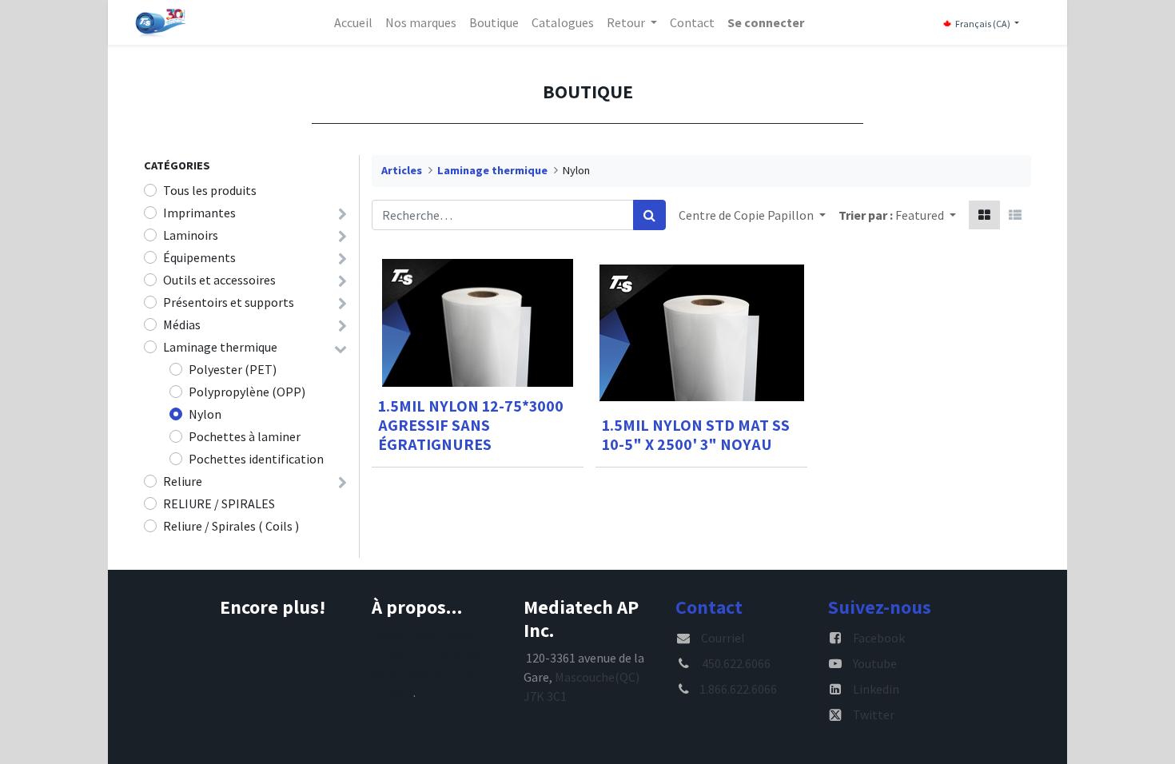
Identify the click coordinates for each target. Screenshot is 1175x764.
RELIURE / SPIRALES (219, 503)
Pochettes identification (256, 459)
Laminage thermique (220, 347)
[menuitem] (353, 22)
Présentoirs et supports (228, 302)
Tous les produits (210, 190)
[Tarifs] (984, 215)
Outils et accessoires (219, 280)
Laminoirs (190, 235)
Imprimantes (199, 213)
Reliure (182, 481)
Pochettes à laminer (245, 436)
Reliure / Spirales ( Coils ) (231, 526)
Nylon (205, 414)
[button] (925, 215)
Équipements (199, 257)
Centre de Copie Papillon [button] (747, 215)
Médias (182, 324)
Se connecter (765, 22)
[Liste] (1015, 215)
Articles (401, 170)
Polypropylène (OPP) (247, 392)
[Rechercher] (649, 215)
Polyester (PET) (233, 369)
